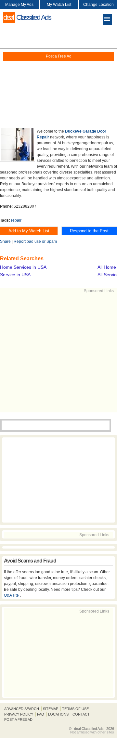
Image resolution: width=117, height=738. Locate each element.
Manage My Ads (19, 4)
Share (5, 241)
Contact (81, 714)
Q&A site (12, 595)
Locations (58, 714)
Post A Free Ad (18, 719)
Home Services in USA (23, 267)
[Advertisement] (58, 74)
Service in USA (15, 274)
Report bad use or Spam (35, 241)
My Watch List (59, 4)
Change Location (98, 4)
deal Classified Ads (89, 729)
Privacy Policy (18, 714)
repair (16, 220)
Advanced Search (21, 709)
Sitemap (50, 709)
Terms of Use (75, 709)
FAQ (40, 714)
